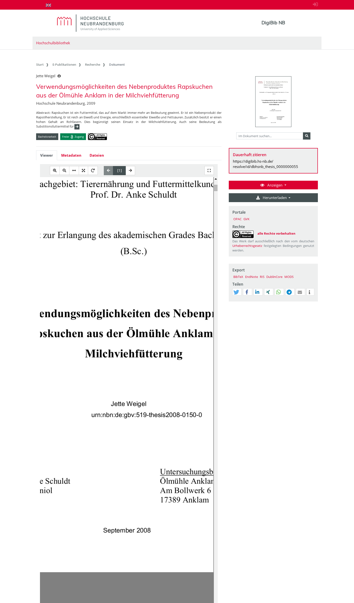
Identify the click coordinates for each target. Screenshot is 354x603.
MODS (289, 277)
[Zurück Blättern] (108, 170)
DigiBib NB (273, 23)
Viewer (46, 155)
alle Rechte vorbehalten (276, 233)
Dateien (97, 155)
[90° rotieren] (93, 170)
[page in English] (48, 5)
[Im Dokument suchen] (306, 136)
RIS (262, 277)
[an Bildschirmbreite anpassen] (74, 170)
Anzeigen (274, 185)
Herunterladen (275, 197)
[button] (236, 292)
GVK (246, 219)
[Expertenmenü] (314, 301)
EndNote (251, 277)
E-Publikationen (64, 64)
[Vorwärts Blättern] (130, 170)
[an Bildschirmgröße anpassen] (83, 170)
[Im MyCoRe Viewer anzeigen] (273, 101)
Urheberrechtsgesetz (247, 246)
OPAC (237, 219)
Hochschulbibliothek (53, 42)
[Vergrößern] (55, 170)
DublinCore (274, 277)
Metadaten (71, 155)
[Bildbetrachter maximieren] (209, 170)
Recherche (92, 64)
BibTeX (238, 277)
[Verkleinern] (64, 170)
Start (40, 64)
